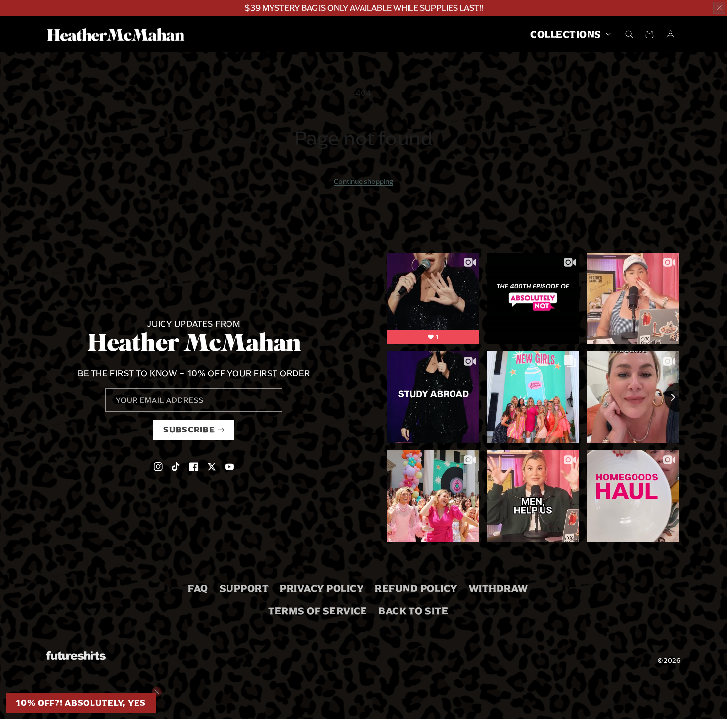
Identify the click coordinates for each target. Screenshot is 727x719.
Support (244, 588)
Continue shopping (363, 181)
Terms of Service (317, 611)
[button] (567, 34)
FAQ (198, 588)
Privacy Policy (322, 588)
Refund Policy (416, 588)
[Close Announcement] (719, 8)
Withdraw (498, 588)
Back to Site (413, 611)
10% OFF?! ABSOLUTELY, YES (80, 703)
